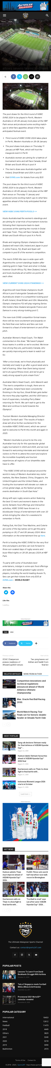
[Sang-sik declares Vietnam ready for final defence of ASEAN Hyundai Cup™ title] (9, 746)
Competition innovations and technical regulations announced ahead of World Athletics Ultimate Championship (31, 686)
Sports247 (21, 1065)
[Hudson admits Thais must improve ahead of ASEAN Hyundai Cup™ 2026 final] (14, 862)
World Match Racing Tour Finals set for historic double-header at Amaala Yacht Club (32, 714)
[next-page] (8, 724)
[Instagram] (22, 954)
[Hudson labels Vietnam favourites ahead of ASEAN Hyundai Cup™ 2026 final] (9, 759)
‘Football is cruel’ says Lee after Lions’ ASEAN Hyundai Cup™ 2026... (36, 902)
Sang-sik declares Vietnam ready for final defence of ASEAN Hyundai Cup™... (33, 745)
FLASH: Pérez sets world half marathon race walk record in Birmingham (37, 875)
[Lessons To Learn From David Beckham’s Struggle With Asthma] (9, 974)
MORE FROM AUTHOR (33, 674)
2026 (5, 687)
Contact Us (32, 1060)
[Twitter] (19, 76)
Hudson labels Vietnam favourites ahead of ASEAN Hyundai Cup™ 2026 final (32, 758)
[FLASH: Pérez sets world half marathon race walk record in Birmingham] (38, 862)
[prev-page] (4, 724)
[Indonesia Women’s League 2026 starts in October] (9, 784)
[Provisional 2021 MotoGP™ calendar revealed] (9, 1000)
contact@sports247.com (30, 947)
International (13, 60)
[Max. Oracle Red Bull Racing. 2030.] (9, 703)
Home (3, 21)
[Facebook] (13, 76)
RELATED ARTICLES (12, 674)
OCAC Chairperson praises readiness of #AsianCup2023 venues (13, 662)
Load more (25, 794)
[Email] (31, 76)
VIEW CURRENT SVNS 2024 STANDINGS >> (23, 283)
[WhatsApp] (25, 76)
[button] (4, 15)
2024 (10, 21)
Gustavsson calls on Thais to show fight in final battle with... (12, 902)
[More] (36, 643)
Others (29, 869)
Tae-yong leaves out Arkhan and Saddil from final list (38, 662)
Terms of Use (20, 1060)
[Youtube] (36, 955)
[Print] (37, 76)
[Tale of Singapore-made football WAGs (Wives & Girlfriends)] (9, 987)
